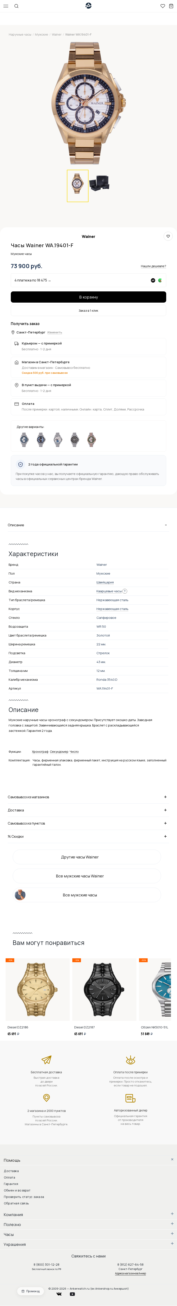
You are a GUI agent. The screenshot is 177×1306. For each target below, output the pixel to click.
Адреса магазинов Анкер (130, 1273)
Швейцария (105, 582)
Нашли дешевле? (153, 266)
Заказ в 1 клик (88, 310)
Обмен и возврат (17, 1190)
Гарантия (11, 1184)
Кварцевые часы (109, 591)
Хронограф (40, 752)
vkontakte (61, 1293)
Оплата (9, 1177)
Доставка (11, 1171)
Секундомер (59, 752)
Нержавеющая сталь (112, 609)
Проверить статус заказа (24, 1197)
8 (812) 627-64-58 (130, 1264)
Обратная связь (16, 1203)
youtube (75, 1293)
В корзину (88, 297)
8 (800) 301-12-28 (46, 1264)
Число (74, 752)
